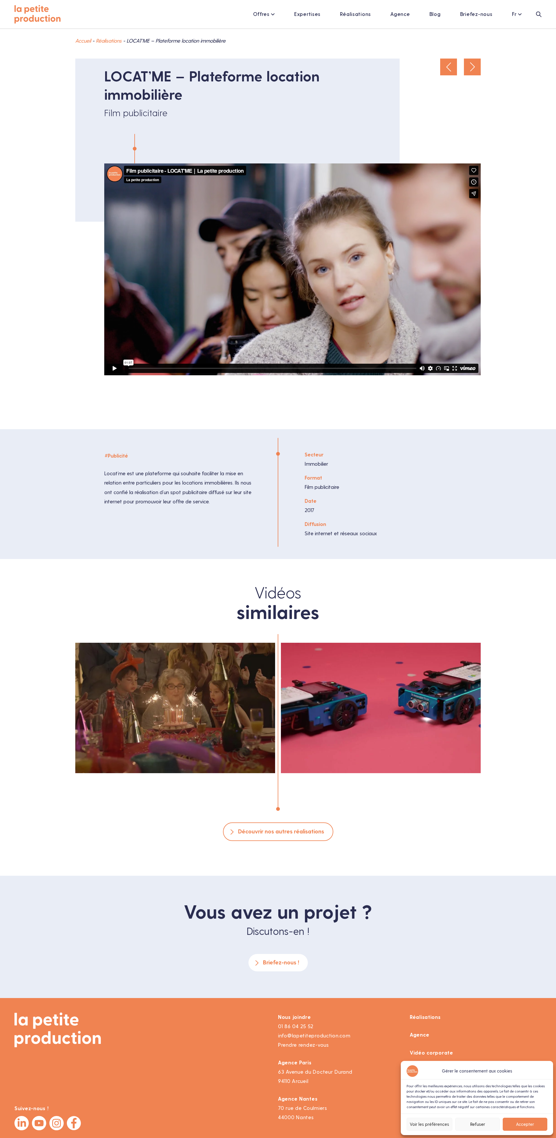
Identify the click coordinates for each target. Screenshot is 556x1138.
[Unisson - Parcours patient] (472, 67)
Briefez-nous (476, 14)
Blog (435, 14)
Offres (261, 14)
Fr (514, 14)
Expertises (307, 14)
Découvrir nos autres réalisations (281, 831)
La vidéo (147, 740)
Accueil (83, 41)
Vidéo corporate (431, 1053)
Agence (400, 14)
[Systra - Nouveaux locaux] (448, 67)
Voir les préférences (429, 1124)
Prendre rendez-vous (303, 1045)
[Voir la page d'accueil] (37, 14)
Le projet (203, 740)
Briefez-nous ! (281, 962)
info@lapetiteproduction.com (314, 1036)
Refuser (477, 1124)
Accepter (525, 1124)
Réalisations (355, 14)
